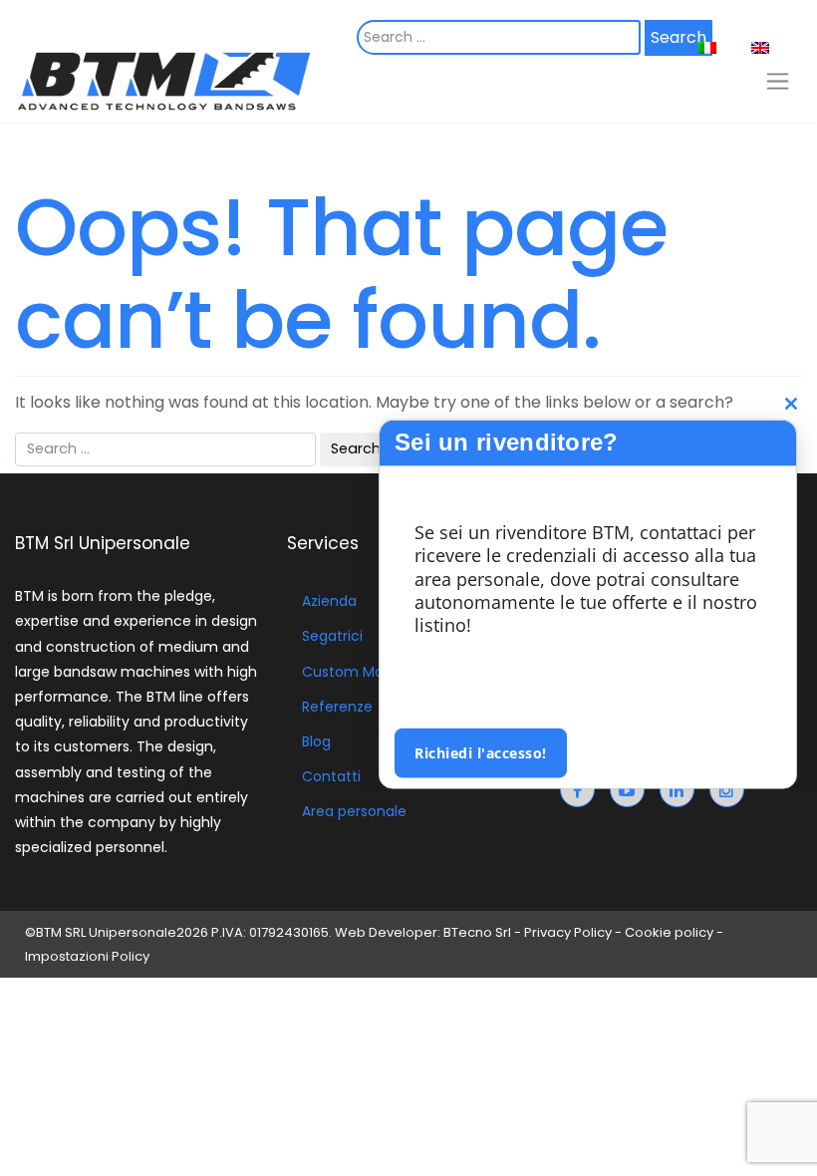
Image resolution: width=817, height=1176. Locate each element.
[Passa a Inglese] (767, 47)
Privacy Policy (568, 932)
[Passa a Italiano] (714, 47)
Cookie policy (669, 932)
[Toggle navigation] (777, 81)
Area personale (354, 811)
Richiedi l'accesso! (480, 751)
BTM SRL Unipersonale (106, 932)
